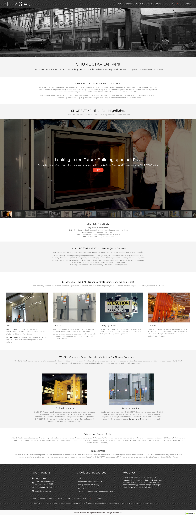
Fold (136, 503)
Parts (85, 499)
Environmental (65, 503)
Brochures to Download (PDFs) (89, 481)
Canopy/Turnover (147, 503)
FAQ (79, 478)
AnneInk (118, 513)
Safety (149, 3)
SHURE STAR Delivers (98, 64)
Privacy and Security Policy (88, 485)
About (179, 3)
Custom (158, 3)
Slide (130, 503)
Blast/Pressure (38, 503)
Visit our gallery (12, 337)
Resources (169, 3)
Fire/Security (88, 503)
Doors (128, 3)
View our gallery (12, 329)
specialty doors (77, 69)
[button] (132, 4)
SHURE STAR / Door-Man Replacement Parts (95, 492)
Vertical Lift (114, 503)
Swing (123, 503)
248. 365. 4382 (41, 478)
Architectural (52, 503)
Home (120, 3)
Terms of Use (82, 488)
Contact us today (135, 419)
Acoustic (77, 503)
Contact (188, 3)
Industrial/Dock (101, 503)
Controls (139, 3)
